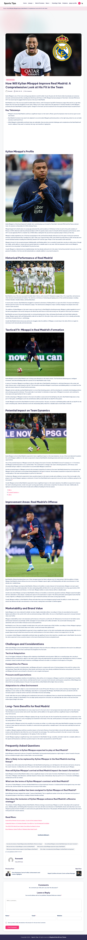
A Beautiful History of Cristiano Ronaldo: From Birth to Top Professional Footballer (27, 823)
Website (59, 915)
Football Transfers (13, 492)
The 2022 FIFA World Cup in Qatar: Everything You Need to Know (23, 826)
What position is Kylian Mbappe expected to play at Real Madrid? (51, 846)
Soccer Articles (10, 79)
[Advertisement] (43, 25)
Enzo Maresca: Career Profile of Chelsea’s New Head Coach (21, 829)
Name (8, 915)
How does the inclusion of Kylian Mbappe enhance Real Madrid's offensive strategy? (24, 843)
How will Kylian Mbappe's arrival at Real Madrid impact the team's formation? (61, 843)
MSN (9, 490)
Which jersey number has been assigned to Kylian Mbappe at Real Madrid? (22, 849)
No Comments (28, 91)
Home (4, 8)
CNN (9, 494)
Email (34, 915)
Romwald (19, 859)
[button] (19, 862)
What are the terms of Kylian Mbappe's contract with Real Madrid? (21, 846)
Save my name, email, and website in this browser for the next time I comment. (27, 922)
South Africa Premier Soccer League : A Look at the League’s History (24, 820)
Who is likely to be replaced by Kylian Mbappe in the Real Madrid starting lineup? (57, 849)
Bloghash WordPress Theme (57, 937)
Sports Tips (10, 3)
